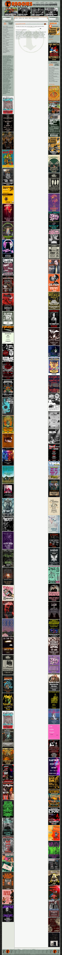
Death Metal (23, 34)
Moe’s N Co (5, 41)
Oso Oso (4, 46)
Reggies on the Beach (8, 65)
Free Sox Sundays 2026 (6, 83)
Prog (4, 79)
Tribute (30, 35)
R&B (39, 34)
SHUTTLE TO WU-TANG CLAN (53, 73)
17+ (4, 58)
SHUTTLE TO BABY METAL (53, 76)
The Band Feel (5, 29)
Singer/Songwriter (27, 36)
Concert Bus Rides (51, 65)
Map (46, 2)
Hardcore (43, 34)
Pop (19, 33)
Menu (16, 18)
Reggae (19, 36)
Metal (22, 32)
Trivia (17, 36)
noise (7, 89)
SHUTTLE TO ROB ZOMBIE (53, 81)
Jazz (17, 33)
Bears (9, 81)
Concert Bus (26, 33)
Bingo (17, 35)
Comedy (18, 34)
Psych (37, 37)
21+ (11, 74)
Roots (45, 37)
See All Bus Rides (52, 84)
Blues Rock (5, 90)
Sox (10, 87)
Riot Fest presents (6, 76)
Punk (26, 32)
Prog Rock (5, 81)
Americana (31, 34)
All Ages (10, 68)
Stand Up (36, 34)
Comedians (5, 84)
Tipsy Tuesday (6, 74)
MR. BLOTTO (51, 36)
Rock (18, 32)
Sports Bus (31, 32)
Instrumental (6, 87)
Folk (42, 33)
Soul (31, 33)
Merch (26, 18)
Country (27, 35)
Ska (27, 37)
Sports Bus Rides (57, 65)
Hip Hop (37, 32)
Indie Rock (18, 37)
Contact (51, 2)
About (37, 2)
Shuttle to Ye (51, 78)
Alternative (38, 33)
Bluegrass (5, 91)
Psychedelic (41, 37)
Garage (34, 37)
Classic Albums (9, 77)
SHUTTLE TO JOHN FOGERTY (54, 68)
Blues (42, 32)
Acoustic (24, 37)
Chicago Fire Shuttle (7, 57)
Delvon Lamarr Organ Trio (8, 27)
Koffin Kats (5, 32)
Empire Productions (8, 69)
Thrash (21, 37)
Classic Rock (21, 35)
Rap (45, 32)
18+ (9, 90)
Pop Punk (33, 36)
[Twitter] (52, 23)
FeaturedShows (11, 24)
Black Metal (41, 36)
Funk (27, 34)
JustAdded (5, 24)
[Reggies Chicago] (18, 7)
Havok (4, 38)
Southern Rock (35, 35)
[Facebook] (50, 23)
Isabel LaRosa (5, 43)
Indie (21, 33)
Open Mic (37, 36)
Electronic (30, 37)
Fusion (4, 77)
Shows (20, 18)
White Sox (8, 88)
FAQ (56, 2)
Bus (23, 18)
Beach (30, 18)
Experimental (42, 35)
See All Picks (51, 39)
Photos (42, 2)
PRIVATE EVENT (35, 18)
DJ (22, 36)
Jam (34, 33)
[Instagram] (54, 23)
